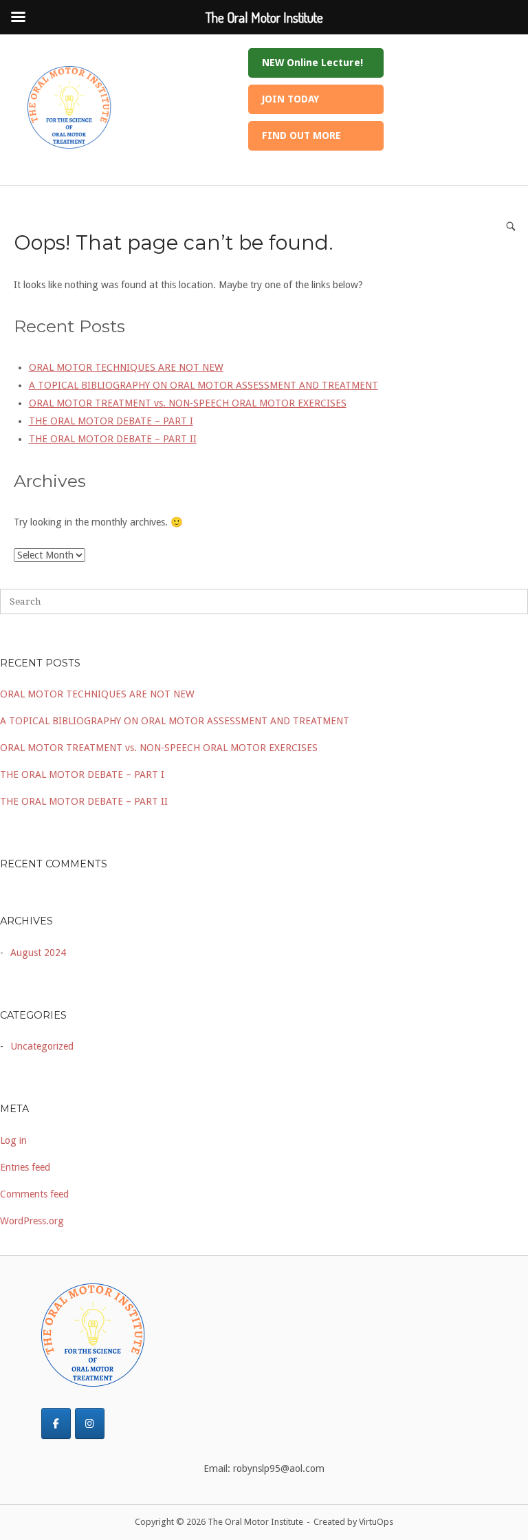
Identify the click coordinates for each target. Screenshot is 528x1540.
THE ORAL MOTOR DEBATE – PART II (84, 801)
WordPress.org (32, 1220)
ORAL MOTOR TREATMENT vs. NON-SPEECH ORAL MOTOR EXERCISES (159, 747)
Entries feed (25, 1167)
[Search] (511, 226)
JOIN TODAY (290, 99)
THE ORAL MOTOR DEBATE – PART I (82, 774)
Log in (13, 1140)
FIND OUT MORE (301, 135)
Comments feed (34, 1194)
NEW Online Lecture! (312, 62)
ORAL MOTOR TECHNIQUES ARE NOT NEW (97, 693)
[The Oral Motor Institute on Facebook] (56, 1423)
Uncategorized (42, 1046)
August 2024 (38, 952)
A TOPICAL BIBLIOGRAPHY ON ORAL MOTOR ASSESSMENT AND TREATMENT (174, 720)
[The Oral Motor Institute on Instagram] (89, 1423)
